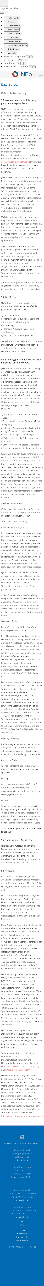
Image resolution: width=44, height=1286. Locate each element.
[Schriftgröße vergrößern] (26, 60)
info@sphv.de (22, 1200)
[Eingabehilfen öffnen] (4, 3)
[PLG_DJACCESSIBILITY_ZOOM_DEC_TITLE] (27, 57)
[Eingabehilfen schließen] (6, 12)
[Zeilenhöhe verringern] (22, 63)
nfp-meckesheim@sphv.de (22, 1177)
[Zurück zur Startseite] (22, 74)
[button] (41, 74)
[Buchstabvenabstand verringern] (30, 67)
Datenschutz (22, 1237)
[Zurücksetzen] (2, 12)
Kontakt (22, 1230)
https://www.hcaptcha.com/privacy (23, 1066)
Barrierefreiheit (22, 1240)
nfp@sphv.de (22, 1160)
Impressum (22, 1233)
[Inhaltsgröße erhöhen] (31, 57)
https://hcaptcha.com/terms (18, 1069)
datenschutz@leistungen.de (14, 161)
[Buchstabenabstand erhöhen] (34, 67)
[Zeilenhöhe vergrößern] (25, 63)
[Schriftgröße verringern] (23, 60)
